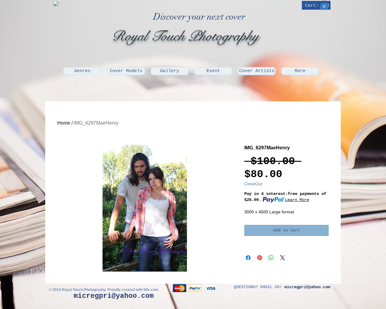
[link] (317, 5)
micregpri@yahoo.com (114, 296)
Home (63, 123)
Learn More (297, 199)
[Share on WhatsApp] (271, 257)
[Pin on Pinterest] (259, 257)
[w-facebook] (56, 4)
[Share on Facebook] (248, 257)
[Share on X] (282, 257)
